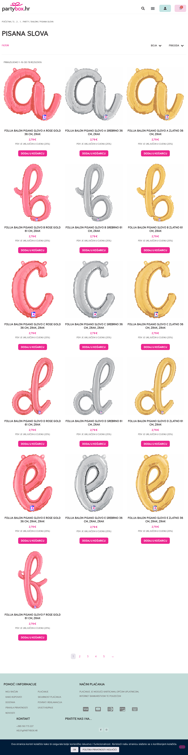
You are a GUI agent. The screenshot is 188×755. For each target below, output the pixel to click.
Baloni (34, 21)
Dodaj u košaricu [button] (32, 153)
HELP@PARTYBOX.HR (27, 730)
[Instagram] (106, 730)
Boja (154, 45)
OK (74, 749)
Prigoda (174, 45)
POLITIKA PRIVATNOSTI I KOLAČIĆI (100, 749)
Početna (6, 21)
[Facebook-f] (101, 730)
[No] (182, 747)
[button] (143, 8)
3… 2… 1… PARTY (21, 21)
